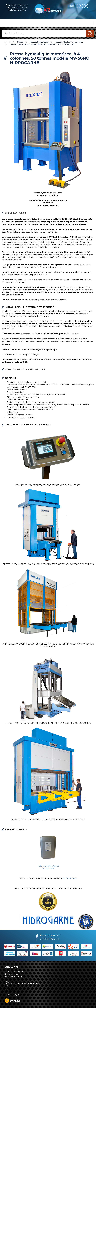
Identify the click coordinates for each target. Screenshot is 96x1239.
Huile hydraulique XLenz (48, 866)
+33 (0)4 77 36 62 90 (17, 7)
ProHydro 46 (48, 868)
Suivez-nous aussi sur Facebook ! (24, 983)
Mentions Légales (12, 994)
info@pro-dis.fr (17, 10)
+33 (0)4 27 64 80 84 (17, 5)
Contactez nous (69, 878)
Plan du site (10, 989)
